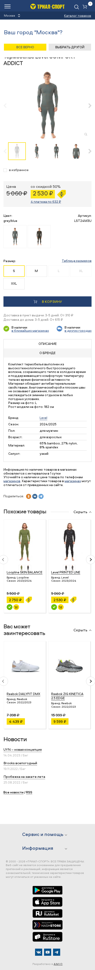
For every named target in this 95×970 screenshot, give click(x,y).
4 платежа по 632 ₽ (46, 201)
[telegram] (41, 496)
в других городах (78, 330)
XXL (14, 283)
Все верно (25, 47)
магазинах (73, 481)
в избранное (19, 170)
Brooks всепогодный (20, 763)
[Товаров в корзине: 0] (86, 7)
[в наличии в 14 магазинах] (9, 607)
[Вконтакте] (38, 952)
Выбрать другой (69, 47)
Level (43, 417)
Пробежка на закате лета (24, 776)
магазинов (11, 481)
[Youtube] (47, 952)
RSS (29, 792)
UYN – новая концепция (22, 749)
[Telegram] (56, 952)
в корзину (52, 301)
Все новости (13, 792)
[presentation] (7, 105)
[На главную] (47, 6)
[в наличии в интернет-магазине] (16, 607)
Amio (58, 964)
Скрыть (80, 512)
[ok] (28, 496)
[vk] (34, 496)
